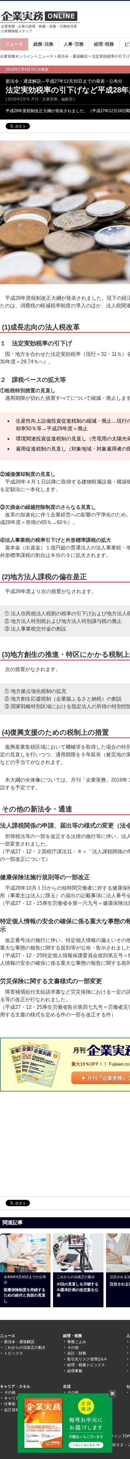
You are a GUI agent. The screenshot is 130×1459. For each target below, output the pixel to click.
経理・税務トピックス (86, 1365)
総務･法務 (43, 44)
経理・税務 (72, 1336)
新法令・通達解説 (72, 56)
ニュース (14, 44)
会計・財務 (76, 1353)
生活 (67, 1386)
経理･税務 (104, 44)
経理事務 (74, 1371)
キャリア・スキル (15, 1386)
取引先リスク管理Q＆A (87, 1359)
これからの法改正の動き (25, 1347)
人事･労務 (74, 44)
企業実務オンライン (17, 56)
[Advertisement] (53, 1143)
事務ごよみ (76, 1342)
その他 (73, 1347)
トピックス (13, 1353)
